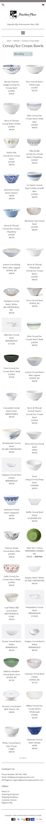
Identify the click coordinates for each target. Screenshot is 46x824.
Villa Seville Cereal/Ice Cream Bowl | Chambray (34, 154)
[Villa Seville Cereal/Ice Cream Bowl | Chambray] (34, 141)
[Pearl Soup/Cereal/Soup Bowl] (34, 466)
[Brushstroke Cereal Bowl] (11, 434)
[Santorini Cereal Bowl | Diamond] (11, 500)
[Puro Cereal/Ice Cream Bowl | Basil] (11, 358)
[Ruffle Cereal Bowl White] (34, 501)
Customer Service (9, 800)
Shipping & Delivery (10, 797)
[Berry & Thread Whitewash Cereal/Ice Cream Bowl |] (34, 252)
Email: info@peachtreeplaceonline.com (18, 777)
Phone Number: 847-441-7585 (14, 774)
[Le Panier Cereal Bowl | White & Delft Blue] (34, 175)
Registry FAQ (7, 803)
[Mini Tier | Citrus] (34, 535)
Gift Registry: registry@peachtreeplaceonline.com (22, 780)
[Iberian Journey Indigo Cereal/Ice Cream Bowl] (11, 69)
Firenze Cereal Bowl (11, 706)
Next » (24, 758)
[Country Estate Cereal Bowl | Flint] (11, 535)
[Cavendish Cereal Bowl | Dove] (11, 395)
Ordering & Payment (10, 794)
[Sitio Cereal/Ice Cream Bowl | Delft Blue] (34, 106)
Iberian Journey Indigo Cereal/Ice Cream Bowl (11, 84)
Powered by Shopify (34, 815)
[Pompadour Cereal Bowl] (34, 597)
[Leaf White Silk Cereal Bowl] (11, 597)
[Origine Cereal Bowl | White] (34, 631)
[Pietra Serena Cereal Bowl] (34, 434)
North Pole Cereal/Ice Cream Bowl (11, 155)
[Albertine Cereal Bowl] (11, 325)
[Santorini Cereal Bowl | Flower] (11, 178)
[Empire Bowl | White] (34, 568)
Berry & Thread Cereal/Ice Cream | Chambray (11, 228)
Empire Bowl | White (34, 577)
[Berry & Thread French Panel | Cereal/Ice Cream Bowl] (34, 395)
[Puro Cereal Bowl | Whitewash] (34, 69)
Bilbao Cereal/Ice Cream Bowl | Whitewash (34, 708)
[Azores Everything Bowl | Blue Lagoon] (11, 252)
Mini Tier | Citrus (34, 548)
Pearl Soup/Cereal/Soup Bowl (35, 479)
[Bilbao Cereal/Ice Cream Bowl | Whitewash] (34, 695)
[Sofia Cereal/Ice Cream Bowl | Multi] (11, 568)
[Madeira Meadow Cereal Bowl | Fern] (11, 662)
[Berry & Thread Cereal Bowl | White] (11, 108)
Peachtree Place (22, 815)
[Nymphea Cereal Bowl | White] (11, 291)
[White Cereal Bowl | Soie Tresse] (11, 731)
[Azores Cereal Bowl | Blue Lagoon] (34, 360)
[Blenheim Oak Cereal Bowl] (34, 210)
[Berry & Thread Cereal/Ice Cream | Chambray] (11, 213)
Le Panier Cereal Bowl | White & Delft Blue (34, 188)
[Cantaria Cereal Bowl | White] (34, 663)
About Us (5, 791)
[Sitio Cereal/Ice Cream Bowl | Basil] (34, 326)
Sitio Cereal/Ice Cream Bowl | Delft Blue (34, 118)
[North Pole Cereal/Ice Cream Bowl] (11, 142)
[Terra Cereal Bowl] (34, 291)
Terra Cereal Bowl (34, 300)
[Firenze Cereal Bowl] (11, 695)
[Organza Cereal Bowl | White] (11, 465)
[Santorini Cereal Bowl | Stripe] (34, 729)
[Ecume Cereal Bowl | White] (11, 631)
